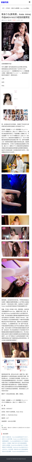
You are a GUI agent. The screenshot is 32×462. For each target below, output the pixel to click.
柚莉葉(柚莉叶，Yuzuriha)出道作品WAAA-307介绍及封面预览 (16, 441)
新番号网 (4, 2)
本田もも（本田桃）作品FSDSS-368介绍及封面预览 (14, 443)
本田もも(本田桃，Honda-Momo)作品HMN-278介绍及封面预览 (17, 445)
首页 (3, 8)
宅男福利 (8, 8)
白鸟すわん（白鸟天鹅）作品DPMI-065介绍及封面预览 (15, 449)
